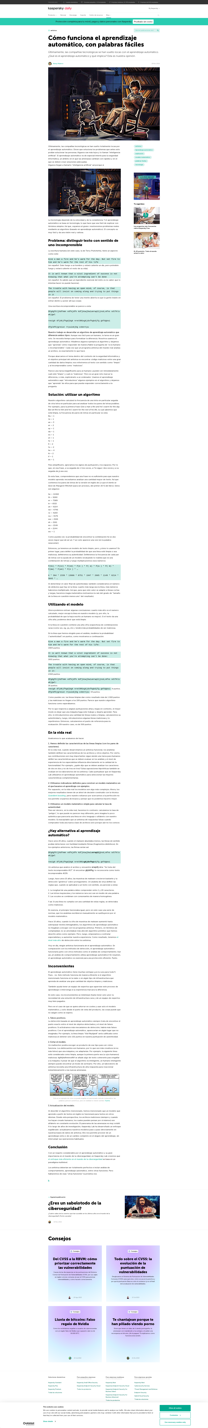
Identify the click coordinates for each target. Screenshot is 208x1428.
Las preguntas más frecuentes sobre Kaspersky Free (145, 227)
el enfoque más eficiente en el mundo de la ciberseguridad (75, 1159)
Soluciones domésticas (56, 1377)
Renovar (63, 15)
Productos (51, 15)
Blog (107, 15)
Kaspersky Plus (53, 1386)
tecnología (139, 165)
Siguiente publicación (57, 1197)
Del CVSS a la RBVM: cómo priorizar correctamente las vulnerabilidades (75, 1263)
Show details (48, 1421)
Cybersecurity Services (142, 1386)
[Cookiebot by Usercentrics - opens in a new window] (28, 1423)
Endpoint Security (140, 1392)
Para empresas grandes (143, 1377)
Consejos (76, 1251)
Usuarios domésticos (72, 2)
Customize (174, 1415)
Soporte (83, 15)
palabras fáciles (140, 161)
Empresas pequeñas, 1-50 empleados (95, 2)
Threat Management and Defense (145, 1389)
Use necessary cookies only (175, 1422)
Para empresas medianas (115, 1377)
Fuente (107, 1101)
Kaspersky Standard (54, 1382)
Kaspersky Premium (54, 1389)
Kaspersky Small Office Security (87, 1382)
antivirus (53, 30)
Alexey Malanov (58, 63)
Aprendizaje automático (144, 150)
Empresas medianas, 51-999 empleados (123, 2)
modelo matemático (142, 157)
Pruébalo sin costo (143, 21)
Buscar (158, 30)
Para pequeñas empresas (86, 1377)
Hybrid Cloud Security (141, 1396)
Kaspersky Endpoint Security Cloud (88, 1386)
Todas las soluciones (55, 1392)
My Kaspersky (153, 8)
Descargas (73, 15)
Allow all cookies (175, 1408)
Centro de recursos (96, 15)
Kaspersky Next (111, 1382)
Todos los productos (84, 1389)
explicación (139, 154)
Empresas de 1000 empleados (149, 2)
